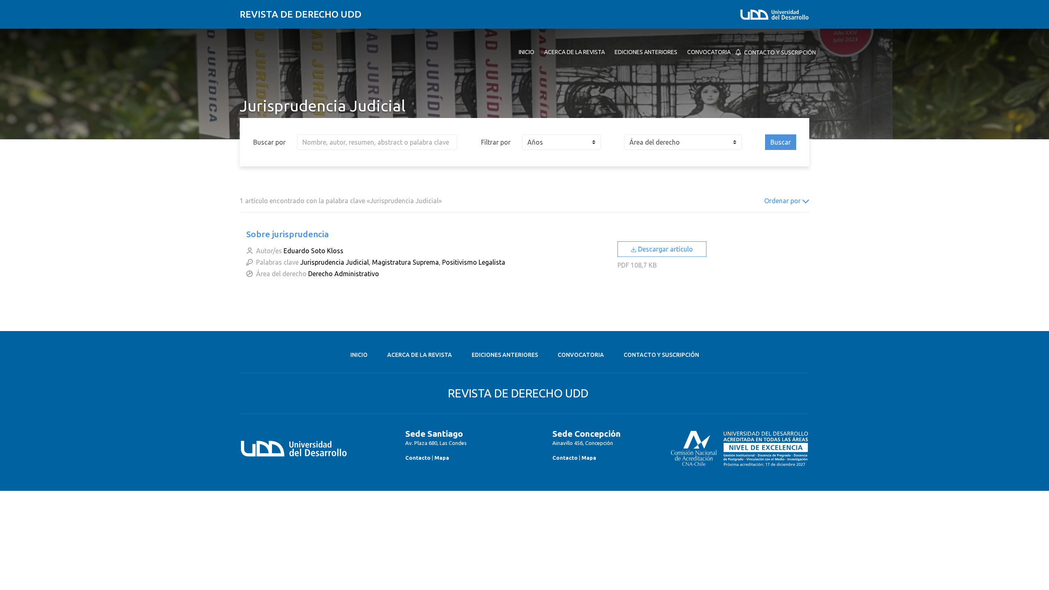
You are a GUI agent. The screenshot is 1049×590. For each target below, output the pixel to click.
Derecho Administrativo (343, 273)
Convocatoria (581, 355)
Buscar (780, 142)
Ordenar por (783, 200)
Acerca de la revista (419, 355)
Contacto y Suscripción (661, 355)
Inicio (359, 355)
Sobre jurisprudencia (287, 234)
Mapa (441, 458)
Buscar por (269, 142)
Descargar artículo (664, 249)
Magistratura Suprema (405, 262)
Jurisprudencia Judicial (334, 262)
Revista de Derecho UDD (300, 14)
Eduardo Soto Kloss (313, 250)
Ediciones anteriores (505, 355)
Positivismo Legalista (473, 262)
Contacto (418, 458)
